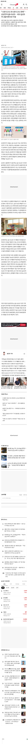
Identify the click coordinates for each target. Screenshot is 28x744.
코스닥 (12, 587)
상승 (4, 584)
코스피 (7, 587)
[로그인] (24, 4)
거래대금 (17, 584)
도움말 (20, 495)
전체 (3, 587)
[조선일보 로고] (3, 1)
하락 (11, 584)
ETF (17, 587)
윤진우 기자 (3, 45)
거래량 (23, 584)
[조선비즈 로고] (14, 4)
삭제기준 (25, 495)
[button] (2, 4)
